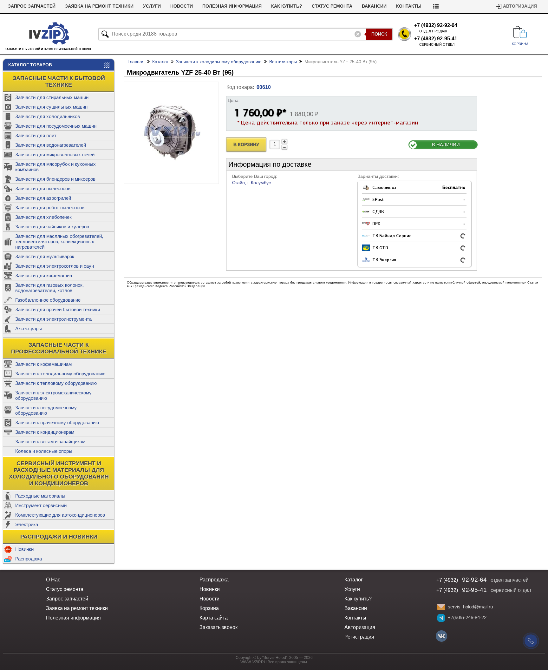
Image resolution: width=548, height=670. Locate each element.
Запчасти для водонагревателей (50, 145)
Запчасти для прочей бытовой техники (57, 309)
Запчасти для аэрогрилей (43, 198)
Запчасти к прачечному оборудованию (57, 422)
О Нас (53, 579)
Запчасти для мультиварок (44, 256)
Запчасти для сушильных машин (51, 107)
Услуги (152, 6)
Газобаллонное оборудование (48, 300)
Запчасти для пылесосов (42, 188)
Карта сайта (213, 617)
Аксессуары (28, 328)
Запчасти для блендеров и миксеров (55, 179)
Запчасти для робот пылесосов (49, 207)
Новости (181, 6)
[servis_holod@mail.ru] (441, 607)
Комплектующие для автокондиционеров (60, 515)
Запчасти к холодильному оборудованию (60, 373)
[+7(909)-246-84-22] (441, 618)
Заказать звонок (218, 627)
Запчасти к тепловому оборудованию (56, 383)
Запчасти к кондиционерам (44, 432)
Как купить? (286, 6)
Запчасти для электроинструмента (53, 319)
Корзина (209, 608)
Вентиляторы (283, 61)
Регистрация (359, 637)
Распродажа (28, 558)
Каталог (160, 61)
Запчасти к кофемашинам (43, 364)
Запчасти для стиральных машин (51, 97)
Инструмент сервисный (41, 505)
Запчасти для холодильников (47, 116)
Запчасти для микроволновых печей (55, 154)
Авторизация (520, 6)
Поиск (379, 34)
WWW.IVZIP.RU (253, 662)
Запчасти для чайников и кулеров (52, 226)
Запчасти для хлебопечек (43, 217)
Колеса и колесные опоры (43, 451)
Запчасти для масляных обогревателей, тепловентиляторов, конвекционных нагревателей (59, 241)
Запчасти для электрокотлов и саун (54, 266)
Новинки (24, 549)
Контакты (408, 6)
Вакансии (374, 6)
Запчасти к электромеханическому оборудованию (53, 395)
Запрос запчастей (31, 6)
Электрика (26, 524)
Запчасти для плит (35, 135)
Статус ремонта (332, 6)
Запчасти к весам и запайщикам (50, 441)
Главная (136, 61)
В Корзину (246, 144)
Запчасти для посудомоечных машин (55, 126)
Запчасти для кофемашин (43, 275)
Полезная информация (232, 6)
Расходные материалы (40, 496)
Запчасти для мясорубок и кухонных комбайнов (55, 166)
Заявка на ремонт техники (99, 6)
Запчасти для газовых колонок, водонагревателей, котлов (49, 287)
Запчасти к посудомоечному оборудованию (46, 410)
